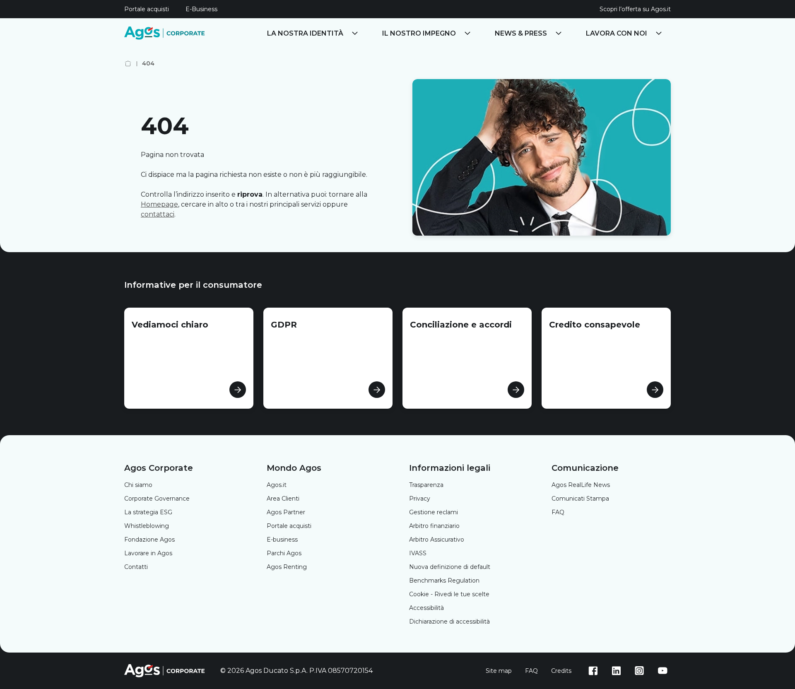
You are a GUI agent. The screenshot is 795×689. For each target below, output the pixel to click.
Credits (561, 671)
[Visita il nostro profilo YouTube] (662, 670)
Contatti (136, 567)
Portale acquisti (289, 526)
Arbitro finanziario (434, 526)
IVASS (417, 553)
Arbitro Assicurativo (436, 539)
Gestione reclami (433, 512)
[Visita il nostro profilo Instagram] (639, 670)
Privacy (419, 498)
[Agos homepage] (165, 33)
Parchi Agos (284, 553)
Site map (499, 671)
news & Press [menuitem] (521, 33)
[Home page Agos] (128, 63)
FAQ (558, 512)
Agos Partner (286, 512)
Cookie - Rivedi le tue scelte (449, 594)
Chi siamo (138, 485)
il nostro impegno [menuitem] (419, 33)
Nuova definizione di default (449, 567)
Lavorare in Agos (148, 553)
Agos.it (277, 485)
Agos (581, 485)
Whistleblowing (146, 526)
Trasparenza (426, 485)
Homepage (159, 204)
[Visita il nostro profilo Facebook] (593, 670)
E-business (282, 539)
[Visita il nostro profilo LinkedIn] (616, 670)
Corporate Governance (157, 498)
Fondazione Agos (149, 539)
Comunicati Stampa (580, 498)
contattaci (157, 214)
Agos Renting (287, 567)
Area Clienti (283, 498)
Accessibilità (426, 608)
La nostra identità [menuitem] (305, 33)
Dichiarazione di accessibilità (449, 621)
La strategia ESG (148, 512)
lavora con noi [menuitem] (616, 33)
